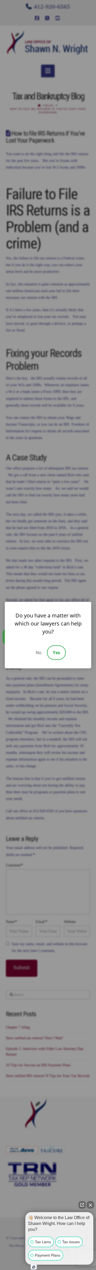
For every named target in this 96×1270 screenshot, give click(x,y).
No (39, 653)
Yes (56, 653)
